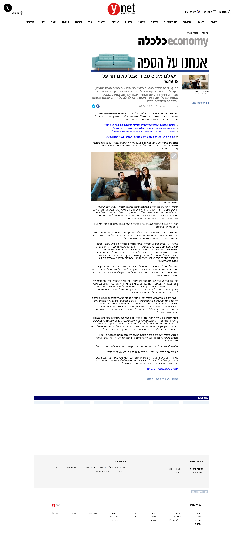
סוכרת (150, 379)
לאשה (115, 520)
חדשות (197, 513)
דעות (154, 516)
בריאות (178, 513)
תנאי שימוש (198, 472)
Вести (55, 513)
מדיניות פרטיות (196, 469)
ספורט (198, 520)
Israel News (174, 469)
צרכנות (153, 520)
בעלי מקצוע (72, 467)
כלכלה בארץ (192, 33)
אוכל (134, 516)
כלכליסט (93, 513)
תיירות (133, 513)
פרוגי (74, 513)
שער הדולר (113, 467)
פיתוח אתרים (122, 471)
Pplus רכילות (175, 520)
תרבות (198, 524)
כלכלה (205, 33)
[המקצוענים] (200, 493)
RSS (178, 472)
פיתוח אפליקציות (103, 471)
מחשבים (177, 516)
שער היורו (98, 467)
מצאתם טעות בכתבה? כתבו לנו (162, 368)
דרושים (86, 467)
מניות (125, 467)
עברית (59, 467)
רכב (134, 520)
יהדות (153, 513)
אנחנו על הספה (162, 379)
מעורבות (114, 516)
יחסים (115, 513)
